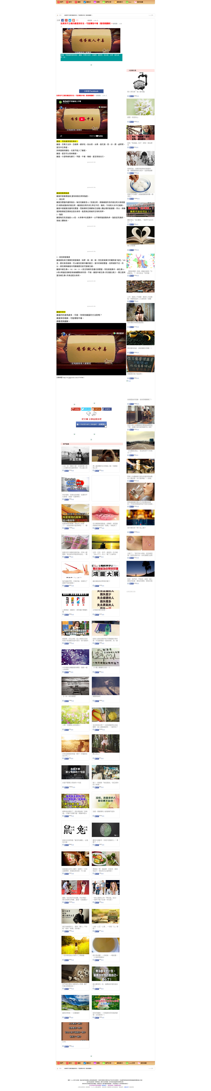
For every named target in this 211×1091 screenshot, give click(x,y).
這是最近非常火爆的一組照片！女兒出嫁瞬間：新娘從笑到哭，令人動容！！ (74, 871)
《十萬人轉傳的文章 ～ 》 (102, 667)
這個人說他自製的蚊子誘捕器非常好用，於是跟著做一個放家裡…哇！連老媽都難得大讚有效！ (105, 640)
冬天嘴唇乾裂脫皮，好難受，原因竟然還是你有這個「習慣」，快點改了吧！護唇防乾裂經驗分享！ (105, 525)
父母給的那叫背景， (100, 610)
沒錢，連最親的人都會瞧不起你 (104, 811)
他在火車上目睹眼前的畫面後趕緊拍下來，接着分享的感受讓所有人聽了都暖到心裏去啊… (139, 427)
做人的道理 (131, 246)
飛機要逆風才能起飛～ (135, 374)
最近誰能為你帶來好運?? (101, 581)
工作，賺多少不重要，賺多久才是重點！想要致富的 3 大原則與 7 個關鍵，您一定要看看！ (139, 299)
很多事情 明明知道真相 (135, 322)
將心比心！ (96, 754)
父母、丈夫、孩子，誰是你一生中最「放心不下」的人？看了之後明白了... (105, 554)
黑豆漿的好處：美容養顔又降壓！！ (139, 348)
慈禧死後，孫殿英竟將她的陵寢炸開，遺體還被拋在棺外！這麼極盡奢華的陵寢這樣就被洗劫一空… (139, 170)
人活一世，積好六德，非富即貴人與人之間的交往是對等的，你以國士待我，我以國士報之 (74, 468)
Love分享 (151, 15)
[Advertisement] (105, 9)
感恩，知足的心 (132, 117)
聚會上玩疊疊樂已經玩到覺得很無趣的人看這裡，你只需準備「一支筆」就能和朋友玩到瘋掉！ (139, 478)
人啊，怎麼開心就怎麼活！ (71, 725)
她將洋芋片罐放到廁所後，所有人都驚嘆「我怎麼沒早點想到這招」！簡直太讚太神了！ (74, 554)
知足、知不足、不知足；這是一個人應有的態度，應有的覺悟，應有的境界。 (139, 581)
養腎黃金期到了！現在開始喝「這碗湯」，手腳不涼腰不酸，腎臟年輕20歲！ (74, 813)
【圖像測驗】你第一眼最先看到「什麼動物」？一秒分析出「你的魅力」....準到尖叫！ (139, 273)
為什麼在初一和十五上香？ (136, 528)
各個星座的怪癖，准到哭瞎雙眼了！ (139, 399)
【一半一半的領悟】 (69, 696)
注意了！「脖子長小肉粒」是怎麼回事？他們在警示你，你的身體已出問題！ (139, 555)
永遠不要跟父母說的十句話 (71, 783)
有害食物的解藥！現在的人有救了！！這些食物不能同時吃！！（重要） (74, 525)
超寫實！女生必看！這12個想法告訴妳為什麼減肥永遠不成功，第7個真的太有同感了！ (75, 640)
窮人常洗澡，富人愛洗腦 (136, 92)
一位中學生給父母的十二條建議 (73, 955)
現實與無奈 (96, 696)
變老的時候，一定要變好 (71, 1013)
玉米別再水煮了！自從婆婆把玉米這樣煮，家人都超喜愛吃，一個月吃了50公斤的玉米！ (105, 727)
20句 (64, 1042)
